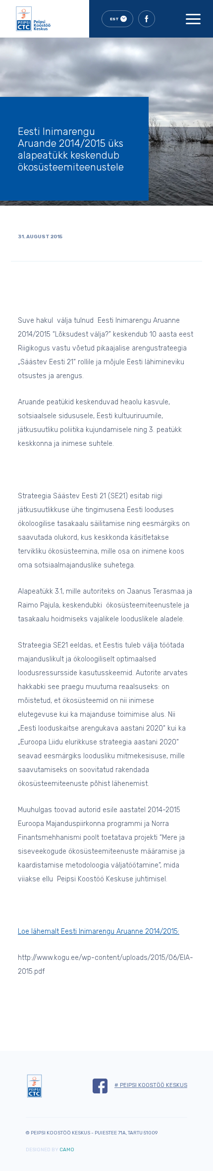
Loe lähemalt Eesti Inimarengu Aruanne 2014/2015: (98, 931)
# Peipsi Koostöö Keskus (150, 1085)
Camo (66, 1150)
